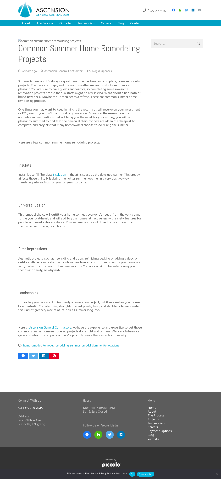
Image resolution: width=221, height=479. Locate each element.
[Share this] (23, 356)
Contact (153, 439)
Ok (132, 474)
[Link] (48, 10)
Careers (153, 427)
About (152, 411)
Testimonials (156, 423)
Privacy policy (145, 474)
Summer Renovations (105, 345)
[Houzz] (180, 10)
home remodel (32, 345)
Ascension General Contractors (63, 71)
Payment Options (160, 431)
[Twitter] (186, 10)
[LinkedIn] (193, 10)
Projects (153, 419)
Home (152, 408)
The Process (156, 415)
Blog (151, 435)
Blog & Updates (102, 71)
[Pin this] (54, 356)
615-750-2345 (34, 408)
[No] (217, 474)
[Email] (199, 10)
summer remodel (80, 345)
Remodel (47, 345)
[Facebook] (173, 10)
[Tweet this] (33, 356)
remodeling (62, 345)
